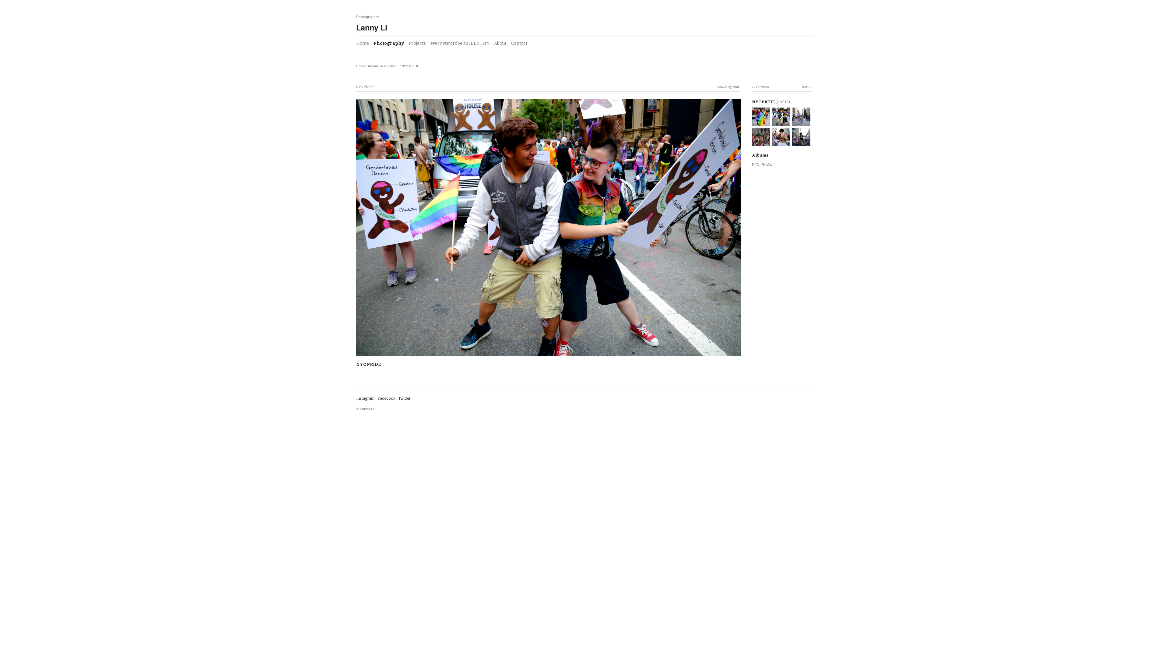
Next (805, 86)
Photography (389, 43)
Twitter (404, 398)
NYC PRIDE (390, 66)
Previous (762, 86)
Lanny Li (371, 27)
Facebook (386, 398)
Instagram (365, 398)
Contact (519, 43)
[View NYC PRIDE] (761, 123)
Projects (417, 43)
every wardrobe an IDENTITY (460, 43)
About (500, 43)
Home (362, 43)
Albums (373, 66)
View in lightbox (728, 86)
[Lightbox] (548, 356)
